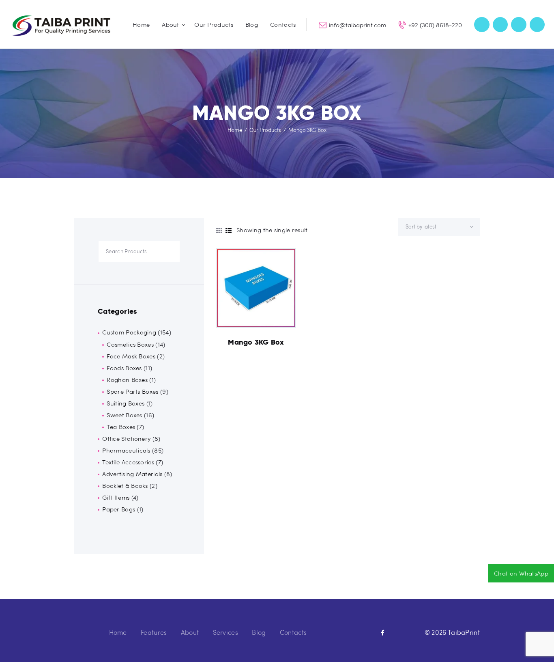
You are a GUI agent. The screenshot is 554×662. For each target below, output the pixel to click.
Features (154, 632)
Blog (259, 632)
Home (235, 130)
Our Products (265, 130)
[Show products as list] (228, 230)
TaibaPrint (464, 632)
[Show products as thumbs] (219, 230)
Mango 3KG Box (256, 342)
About (190, 632)
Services (225, 632)
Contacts (293, 632)
